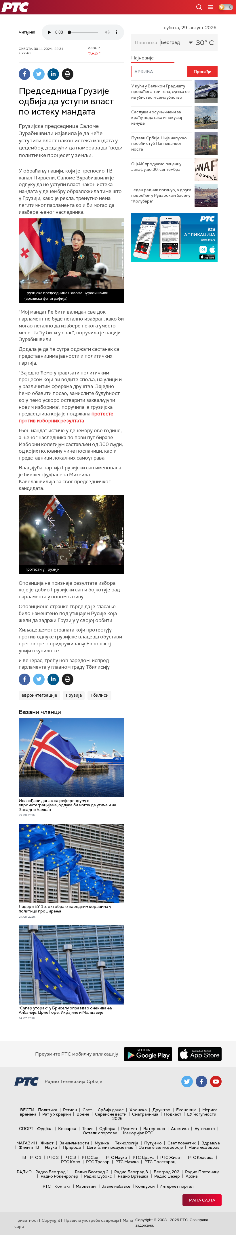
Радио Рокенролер (59, 1176)
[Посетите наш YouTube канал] (216, 1081)
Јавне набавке (116, 1186)
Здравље (210, 1143)
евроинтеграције (39, 695)
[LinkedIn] (53, 74)
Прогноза (146, 43)
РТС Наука (116, 1157)
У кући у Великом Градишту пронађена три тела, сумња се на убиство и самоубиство (160, 91)
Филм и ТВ (29, 1147)
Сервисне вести (110, 1114)
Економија (186, 1109)
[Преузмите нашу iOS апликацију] (200, 1054)
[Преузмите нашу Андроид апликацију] (148, 1054)
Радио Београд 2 (92, 1171)
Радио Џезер (167, 1176)
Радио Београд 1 (52, 1171)
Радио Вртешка (133, 1176)
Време (83, 1114)
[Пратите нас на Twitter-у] (187, 1081)
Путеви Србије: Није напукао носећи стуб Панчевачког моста (159, 143)
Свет (87, 1109)
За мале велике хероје (161, 1147)
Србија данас (111, 1109)
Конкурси (145, 1186)
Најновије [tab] (142, 58)
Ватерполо (154, 1128)
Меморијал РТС (138, 1132)
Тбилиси (99, 695)
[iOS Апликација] (174, 237)
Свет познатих (182, 1143)
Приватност (26, 1220)
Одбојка (107, 1128)
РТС (47, 1186)
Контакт (62, 1186)
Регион (70, 1109)
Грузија (74, 695)
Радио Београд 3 (131, 1171)
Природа (72, 1147)
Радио (24, 1171)
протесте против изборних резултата (66, 417)
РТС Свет (91, 1157)
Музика (102, 1143)
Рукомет (129, 1128)
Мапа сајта (202, 1200)
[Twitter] (39, 74)
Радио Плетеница (202, 1171)
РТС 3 (70, 1157)
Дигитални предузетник (110, 1147)
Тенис (88, 1128)
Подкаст (172, 1114)
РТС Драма (144, 1157)
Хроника (138, 1109)
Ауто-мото (205, 1128)
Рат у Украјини (56, 1114)
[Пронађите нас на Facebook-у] (201, 1081)
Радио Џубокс (98, 1176)
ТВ (23, 1157)
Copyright (51, 1220)
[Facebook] (24, 74)
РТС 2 (53, 1157)
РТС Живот (171, 1157)
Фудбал (44, 1128)
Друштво (161, 1109)
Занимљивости (74, 1143)
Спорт (26, 1128)
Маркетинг (86, 1186)
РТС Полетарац (159, 1161)
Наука (51, 1147)
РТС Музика (127, 1161)
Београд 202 (166, 1171)
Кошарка (67, 1128)
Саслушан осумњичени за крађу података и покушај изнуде (156, 117)
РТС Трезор (98, 1161)
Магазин (26, 1143)
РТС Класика (201, 1157)
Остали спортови (100, 1132)
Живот (47, 1143)
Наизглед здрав (204, 1147)
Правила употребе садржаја (91, 1220)
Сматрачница (145, 1114)
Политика (47, 1109)
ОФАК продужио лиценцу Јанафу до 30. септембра (156, 166)
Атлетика (180, 1128)
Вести (27, 1109)
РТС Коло (70, 1161)
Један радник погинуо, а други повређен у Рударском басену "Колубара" (161, 195)
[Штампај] (67, 74)
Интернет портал (176, 1186)
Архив (192, 1176)
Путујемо (153, 1143)
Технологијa (126, 1143)
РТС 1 (35, 1157)
